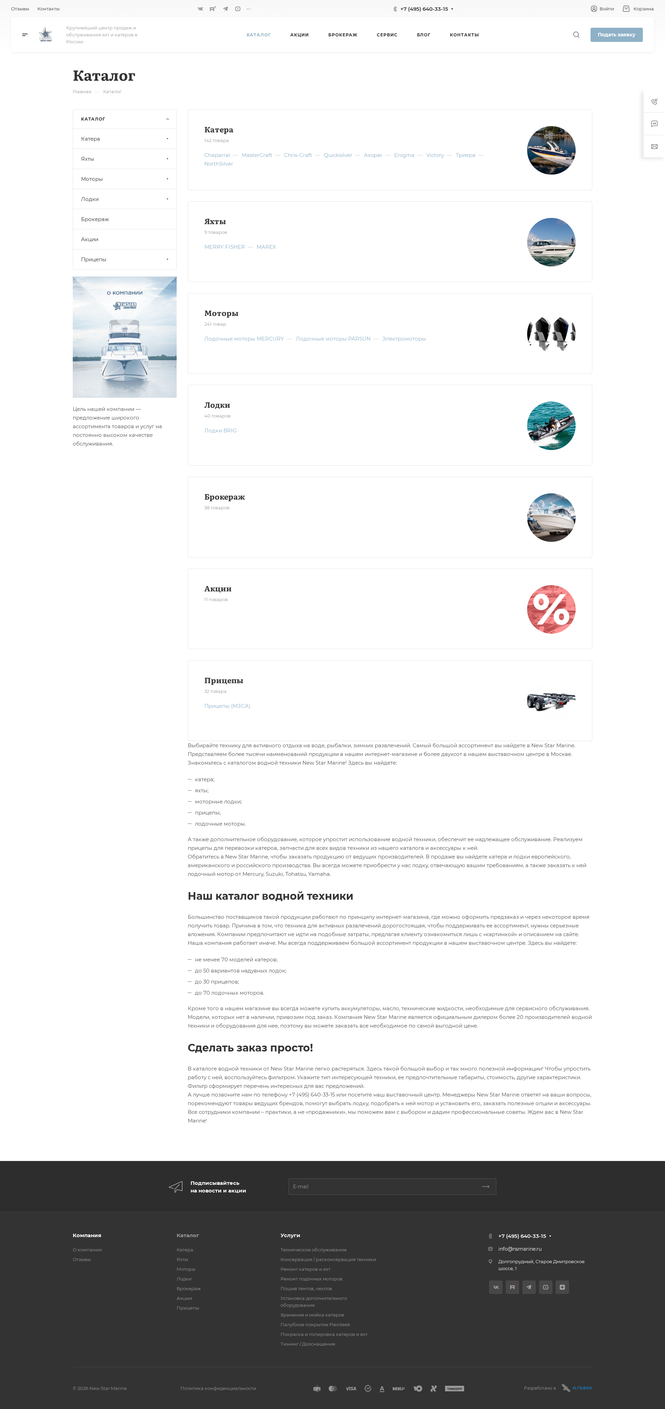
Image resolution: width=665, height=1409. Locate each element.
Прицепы (223, 680)
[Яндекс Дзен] (562, 1287)
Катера (218, 129)
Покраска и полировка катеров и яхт (324, 1334)
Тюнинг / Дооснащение (308, 1344)
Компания (87, 1235)
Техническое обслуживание (314, 1249)
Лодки (217, 404)
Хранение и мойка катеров (312, 1315)
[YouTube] (237, 8)
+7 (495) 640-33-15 (424, 9)
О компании (87, 1249)
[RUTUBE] (213, 8)
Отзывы (82, 1259)
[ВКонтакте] (200, 8)
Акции (218, 588)
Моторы (221, 312)
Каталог (188, 1235)
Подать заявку (617, 35)
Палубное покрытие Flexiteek (315, 1324)
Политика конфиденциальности (218, 1388)
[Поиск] (576, 35)
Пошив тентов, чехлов (306, 1288)
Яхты (215, 221)
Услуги (290, 1235)
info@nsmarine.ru (520, 1249)
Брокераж (224, 496)
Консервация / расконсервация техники (328, 1259)
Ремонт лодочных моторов (312, 1279)
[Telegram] (225, 8)
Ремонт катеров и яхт (305, 1269)
